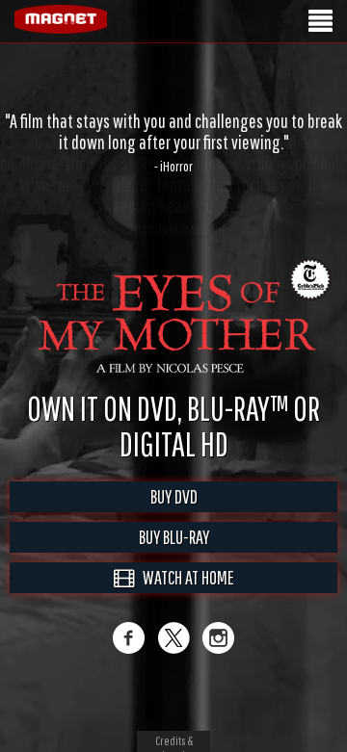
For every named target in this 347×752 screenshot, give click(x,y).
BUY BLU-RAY (174, 537)
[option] (173, 142)
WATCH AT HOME (184, 577)
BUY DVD (174, 496)
